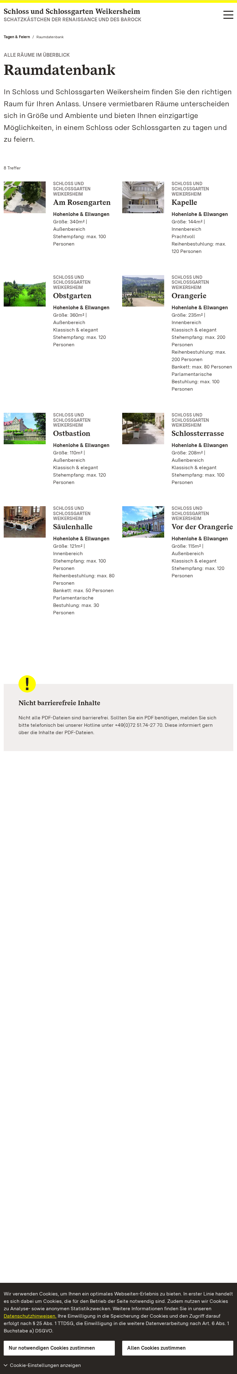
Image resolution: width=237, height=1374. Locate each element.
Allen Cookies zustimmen (156, 1348)
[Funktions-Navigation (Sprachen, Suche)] (228, 15)
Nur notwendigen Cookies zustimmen (52, 1348)
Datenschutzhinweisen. (30, 1316)
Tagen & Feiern (17, 37)
